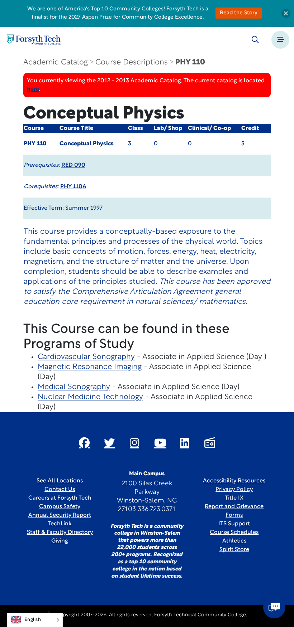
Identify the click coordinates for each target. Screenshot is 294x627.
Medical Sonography (74, 387)
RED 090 (73, 165)
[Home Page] (34, 39)
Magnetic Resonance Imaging (90, 367)
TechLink (60, 524)
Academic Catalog (55, 62)
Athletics (234, 541)
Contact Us (59, 489)
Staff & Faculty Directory (60, 532)
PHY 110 (190, 62)
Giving (59, 541)
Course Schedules (234, 532)
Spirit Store (234, 550)
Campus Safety (59, 507)
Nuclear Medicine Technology (90, 397)
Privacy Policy (234, 489)
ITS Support (234, 524)
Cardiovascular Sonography (86, 357)
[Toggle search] (255, 40)
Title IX (234, 498)
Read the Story (238, 13)
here (33, 89)
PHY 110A (73, 187)
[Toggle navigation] (280, 40)
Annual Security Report (59, 515)
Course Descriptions (131, 62)
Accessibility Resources (234, 481)
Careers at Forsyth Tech (59, 498)
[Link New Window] (84, 442)
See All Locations (60, 481)
